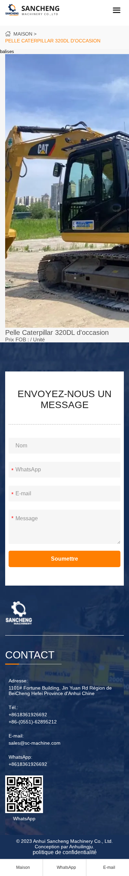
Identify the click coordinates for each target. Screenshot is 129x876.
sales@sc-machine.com (35, 743)
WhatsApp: (20, 757)
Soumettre (64, 559)
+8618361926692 (28, 714)
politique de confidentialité (65, 852)
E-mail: (16, 735)
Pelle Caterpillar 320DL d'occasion (52, 40)
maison (22, 34)
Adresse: (18, 680)
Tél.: (13, 707)
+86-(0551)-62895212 (33, 721)
